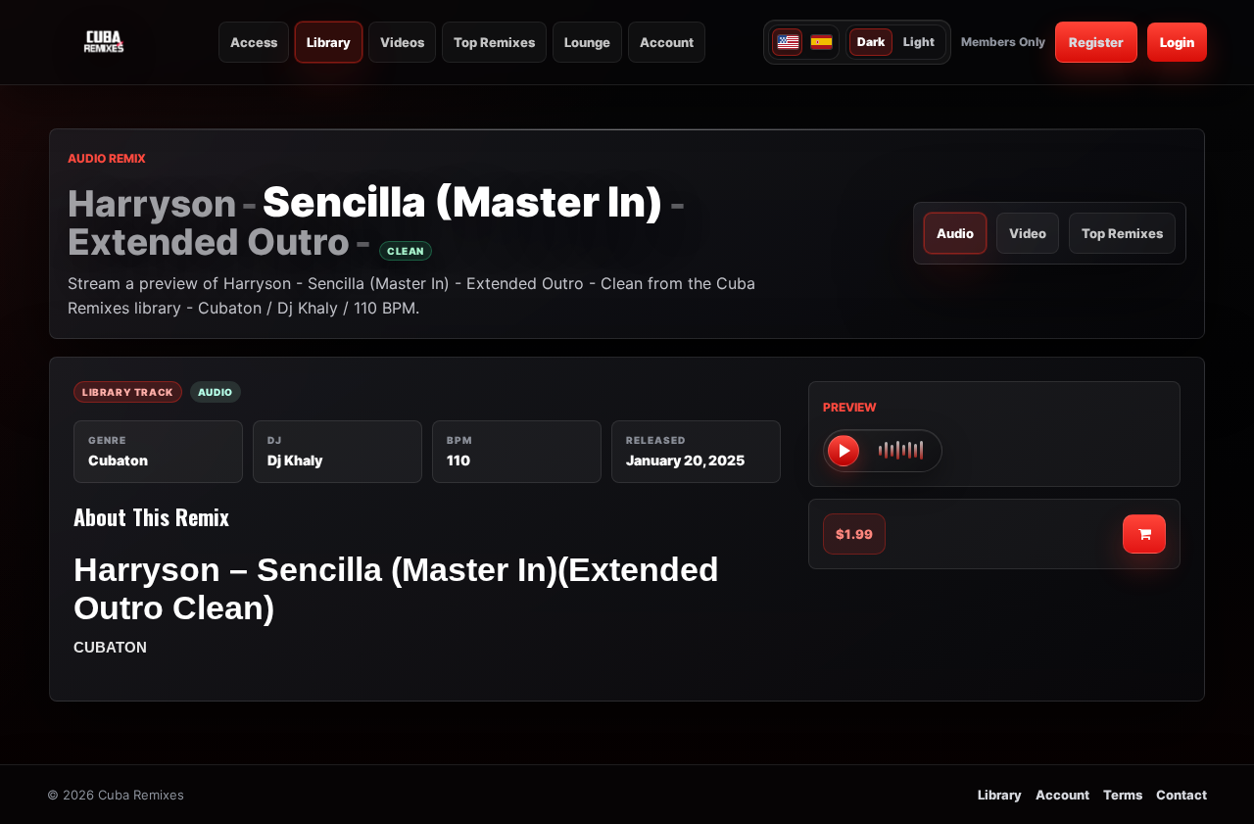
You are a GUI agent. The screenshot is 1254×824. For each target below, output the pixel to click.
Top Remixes (494, 42)
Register (1096, 42)
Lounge (587, 42)
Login (1177, 42)
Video (1027, 233)
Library (329, 42)
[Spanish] (820, 42)
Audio (955, 233)
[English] (787, 42)
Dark (871, 41)
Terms (1122, 794)
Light (919, 41)
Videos (402, 42)
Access (253, 42)
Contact (1181, 794)
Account (667, 42)
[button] (882, 450)
